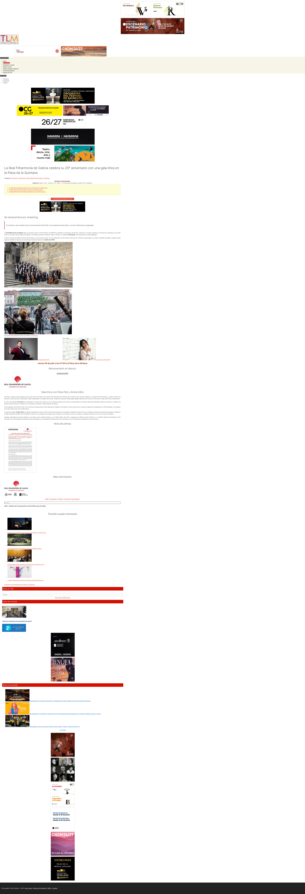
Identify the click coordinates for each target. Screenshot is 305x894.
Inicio (4, 61)
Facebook (6, 81)
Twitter (5, 82)
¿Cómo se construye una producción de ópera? (17, 621)
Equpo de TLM (7, 72)
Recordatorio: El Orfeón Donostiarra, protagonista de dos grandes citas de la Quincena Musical (60, 701)
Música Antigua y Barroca (11, 68)
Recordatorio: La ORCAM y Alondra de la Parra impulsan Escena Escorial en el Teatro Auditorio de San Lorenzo (65, 714)
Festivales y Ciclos (8, 65)
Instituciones (22, 178)
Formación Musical (8, 70)
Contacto (6, 79)
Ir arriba (7, 502)
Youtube (67, 499)
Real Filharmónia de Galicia (20, 584)
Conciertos (6, 63)
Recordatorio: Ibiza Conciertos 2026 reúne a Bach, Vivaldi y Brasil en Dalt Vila (55, 726)
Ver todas (63, 730)
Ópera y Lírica (7, 67)
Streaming (47, 178)
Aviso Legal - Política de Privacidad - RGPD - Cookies (41, 888)
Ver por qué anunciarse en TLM (62, 199)
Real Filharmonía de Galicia (35, 178)
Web (46, 499)
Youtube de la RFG (62, 373)
